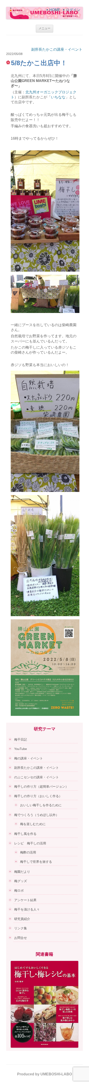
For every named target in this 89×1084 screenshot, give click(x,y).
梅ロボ (19, 890)
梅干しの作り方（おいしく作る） (38, 796)
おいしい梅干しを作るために (41, 805)
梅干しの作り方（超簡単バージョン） (41, 786)
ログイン (73, 10)
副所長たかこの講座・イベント (56, 49)
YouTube (20, 749)
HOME (54, 10)
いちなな (58, 97)
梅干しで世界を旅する (36, 861)
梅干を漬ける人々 (27, 909)
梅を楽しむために (33, 824)
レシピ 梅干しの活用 (30, 843)
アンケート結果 (25, 900)
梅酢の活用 (28, 852)
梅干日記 (20, 739)
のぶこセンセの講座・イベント (36, 777)
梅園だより (22, 871)
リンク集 (20, 928)
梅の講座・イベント (28, 758)
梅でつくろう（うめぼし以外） (36, 815)
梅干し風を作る (25, 834)
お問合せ (20, 938)
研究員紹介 (22, 919)
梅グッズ (20, 881)
